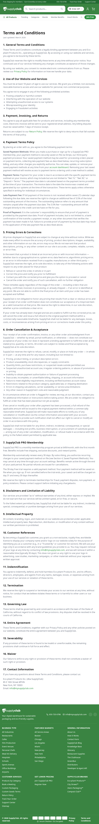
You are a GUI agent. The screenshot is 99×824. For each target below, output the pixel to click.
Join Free (90, 17)
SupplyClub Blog (74, 743)
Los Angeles (40, 743)
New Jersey (39, 750)
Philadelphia (40, 757)
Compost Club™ (74, 791)
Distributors (72, 764)
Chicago (38, 739)
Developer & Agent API (77, 768)
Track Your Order (76, 2)
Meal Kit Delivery (9, 754)
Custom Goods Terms (11, 791)
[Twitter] (95, 714)
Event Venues (8, 746)
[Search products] (62, 9)
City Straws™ (72, 784)
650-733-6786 (62, 2)
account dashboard (59, 167)
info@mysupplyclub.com (53, 550)
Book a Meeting (8, 784)
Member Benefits (57, 17)
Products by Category (11, 780)
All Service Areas (42, 732)
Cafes (4, 739)
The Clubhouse (73, 757)
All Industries (8, 732)
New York (39, 754)
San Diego (39, 761)
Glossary (71, 750)
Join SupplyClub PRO (43, 780)
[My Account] (87, 9)
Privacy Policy (20, 71)
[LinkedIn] (90, 714)
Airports (5, 772)
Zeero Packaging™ (75, 788)
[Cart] (93, 9)
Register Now (40, 784)
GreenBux (71, 761)
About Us (71, 732)
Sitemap (5, 806)
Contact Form (73, 739)
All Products (11, 17)
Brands (45, 17)
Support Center (90, 2)
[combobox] (44, 9)
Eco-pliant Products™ (76, 780)
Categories (35, 17)
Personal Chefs (8, 750)
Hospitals (6, 757)
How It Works (72, 17)
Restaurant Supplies (76, 754)
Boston (38, 735)
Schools (5, 761)
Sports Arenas (8, 764)
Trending (24, 17)
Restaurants (7, 735)
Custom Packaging (10, 788)
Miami (37, 746)
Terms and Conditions (86, 819)
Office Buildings (9, 768)
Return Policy (35, 131)
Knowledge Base (74, 746)
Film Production (9, 743)
